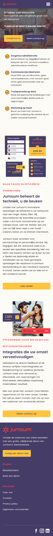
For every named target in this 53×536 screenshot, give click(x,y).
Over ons (8, 492)
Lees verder (26, 286)
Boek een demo (11, 476)
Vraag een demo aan (17, 453)
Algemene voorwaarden (16, 509)
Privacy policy (10, 503)
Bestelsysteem (11, 470)
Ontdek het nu (13, 38)
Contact (7, 498)
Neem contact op (35, 38)
